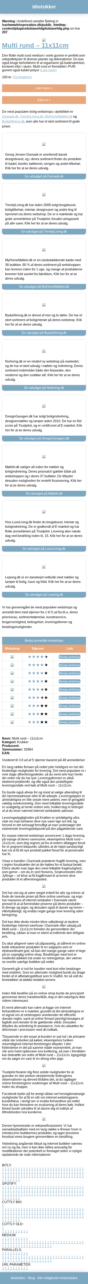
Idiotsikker (44, 6)
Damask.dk (10, 116)
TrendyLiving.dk (31, 116)
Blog (31, 1278)
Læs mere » (44, 88)
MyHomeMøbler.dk (58, 116)
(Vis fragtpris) (22, 77)
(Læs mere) (48, 70)
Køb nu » (44, 100)
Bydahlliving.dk (13, 121)
